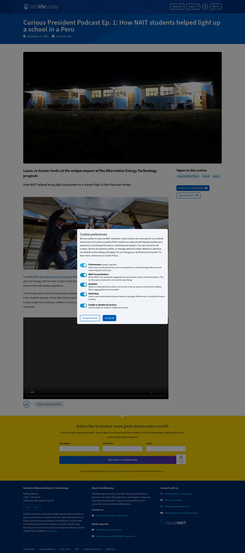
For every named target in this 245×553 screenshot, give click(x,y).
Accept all (109, 318)
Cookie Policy (111, 255)
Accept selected (90, 318)
